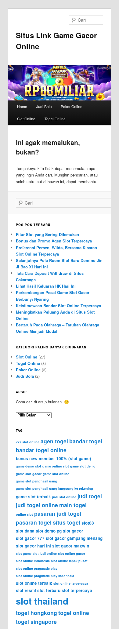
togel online (73, 612)
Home (22, 106)
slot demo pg (49, 531)
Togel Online (55, 118)
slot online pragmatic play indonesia (45, 575)
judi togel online (37, 505)
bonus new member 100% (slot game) (53, 458)
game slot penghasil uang (36, 481)
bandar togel (85, 441)
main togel (73, 505)
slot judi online (45, 553)
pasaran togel (34, 522)
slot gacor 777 (30, 538)
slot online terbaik (34, 583)
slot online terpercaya (70, 583)
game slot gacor (28, 473)
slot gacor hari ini (33, 546)
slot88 (87, 523)
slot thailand (42, 600)
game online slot (55, 466)
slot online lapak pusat (69, 560)
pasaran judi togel (57, 513)
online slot (24, 514)
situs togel (66, 522)
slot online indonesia (33, 560)
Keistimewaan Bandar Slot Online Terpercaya (58, 305)
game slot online (56, 473)
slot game (23, 553)
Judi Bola (44, 106)
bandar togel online (41, 450)
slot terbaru (48, 590)
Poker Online (71, 106)
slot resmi (26, 590)
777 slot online (27, 442)
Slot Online (26, 118)
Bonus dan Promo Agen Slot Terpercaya (54, 241)
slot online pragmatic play (36, 568)
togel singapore (36, 621)
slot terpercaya (77, 590)
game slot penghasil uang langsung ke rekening (54, 488)
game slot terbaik (33, 497)
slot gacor (73, 531)
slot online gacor (71, 553)
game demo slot (28, 466)
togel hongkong (36, 612)
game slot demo (83, 466)
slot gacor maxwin (70, 546)
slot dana (25, 531)
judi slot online (64, 497)
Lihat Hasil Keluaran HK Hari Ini (46, 286)
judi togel (90, 496)
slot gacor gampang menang (74, 538)
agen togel (54, 441)
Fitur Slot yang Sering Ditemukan (47, 234)
